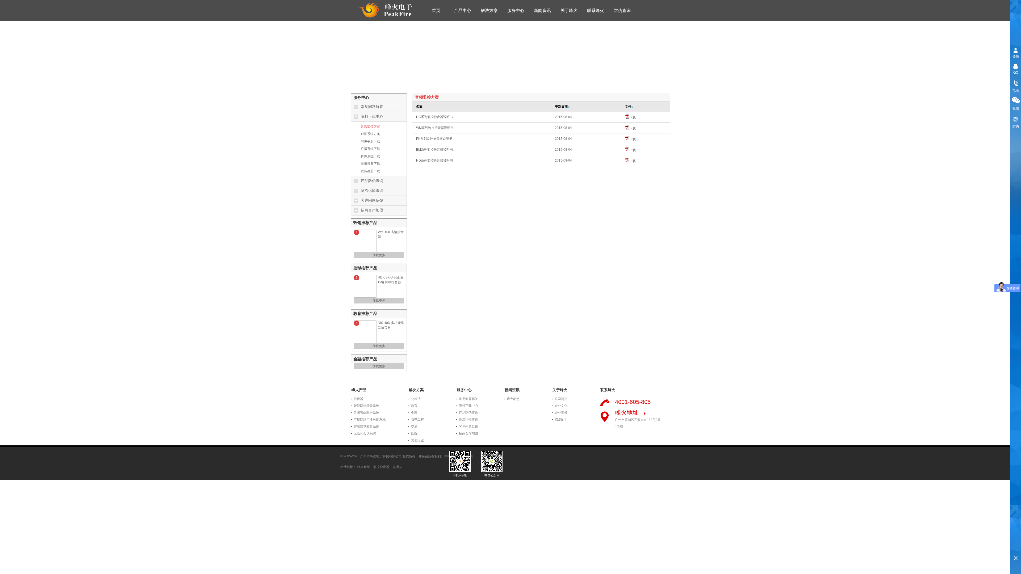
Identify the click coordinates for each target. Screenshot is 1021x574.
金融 (414, 413)
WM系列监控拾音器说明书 (435, 128)
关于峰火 (569, 10)
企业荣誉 (561, 413)
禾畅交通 (417, 467)
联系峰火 (595, 10)
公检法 (416, 399)
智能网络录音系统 (366, 406)
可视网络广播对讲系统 (370, 419)
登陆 (1015, 56)
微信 (1015, 108)
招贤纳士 (561, 419)
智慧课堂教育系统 (366, 426)
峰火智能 (363, 467)
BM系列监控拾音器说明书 (434, 149)
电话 (1015, 90)
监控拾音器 (381, 467)
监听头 (397, 467)
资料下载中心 (372, 117)
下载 (632, 117)
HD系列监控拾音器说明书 (434, 160)
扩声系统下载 (370, 156)
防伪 (1015, 126)
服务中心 (515, 10)
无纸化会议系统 (365, 433)
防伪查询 (622, 10)
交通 (414, 426)
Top (1015, 549)
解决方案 (489, 10)
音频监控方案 (370, 126)
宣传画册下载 (370, 171)
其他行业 (417, 440)
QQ (1015, 72)
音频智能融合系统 (366, 413)
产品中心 (462, 10)
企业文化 (561, 406)
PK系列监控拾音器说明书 (434, 139)
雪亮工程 (417, 419)
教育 (414, 406)
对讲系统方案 (370, 134)
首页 (436, 10)
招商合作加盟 (372, 210)
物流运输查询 (372, 191)
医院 (414, 433)
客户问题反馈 (372, 200)
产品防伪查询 (372, 181)
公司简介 (561, 399)
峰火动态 (513, 399)
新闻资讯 (542, 10)
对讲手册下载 (370, 141)
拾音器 (358, 399)
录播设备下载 (370, 164)
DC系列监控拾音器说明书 (434, 117)
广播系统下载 (370, 149)
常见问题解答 (372, 107)
